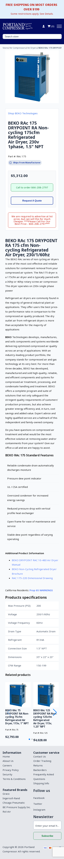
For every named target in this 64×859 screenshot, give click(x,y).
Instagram (39, 809)
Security (7, 774)
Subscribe (47, 835)
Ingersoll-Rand (11, 798)
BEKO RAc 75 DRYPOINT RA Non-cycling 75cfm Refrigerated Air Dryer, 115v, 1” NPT (17, 717)
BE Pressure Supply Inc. (17, 807)
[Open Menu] (59, 26)
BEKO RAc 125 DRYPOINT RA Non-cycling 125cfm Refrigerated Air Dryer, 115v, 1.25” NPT (45, 718)
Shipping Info (41, 783)
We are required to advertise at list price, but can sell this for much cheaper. (32, 220)
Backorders (40, 770)
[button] (29, 739)
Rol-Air (7, 811)
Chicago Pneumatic (14, 802)
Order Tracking (42, 760)
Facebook (38, 798)
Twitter (37, 803)
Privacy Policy (11, 770)
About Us (8, 760)
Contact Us (39, 756)
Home (6, 756)
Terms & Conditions (14, 779)
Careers (7, 765)
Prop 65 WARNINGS (41, 590)
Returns (38, 765)
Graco (6, 793)
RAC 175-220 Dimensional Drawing (32, 578)
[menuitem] (17, 756)
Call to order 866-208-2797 (32, 187)
